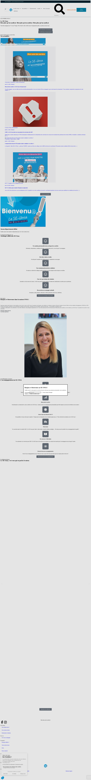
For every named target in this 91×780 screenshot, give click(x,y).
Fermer (26, 393)
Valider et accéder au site (34, 393)
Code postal (27, 392)
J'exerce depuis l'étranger (47, 392)
